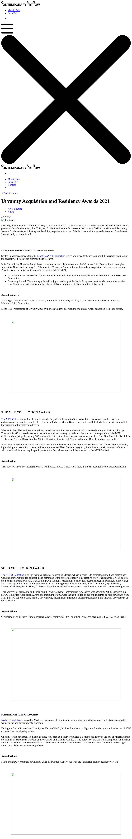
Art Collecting (15, 208)
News (11, 211)
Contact (12, 184)
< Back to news (9, 193)
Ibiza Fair (12, 13)
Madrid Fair (14, 10)
